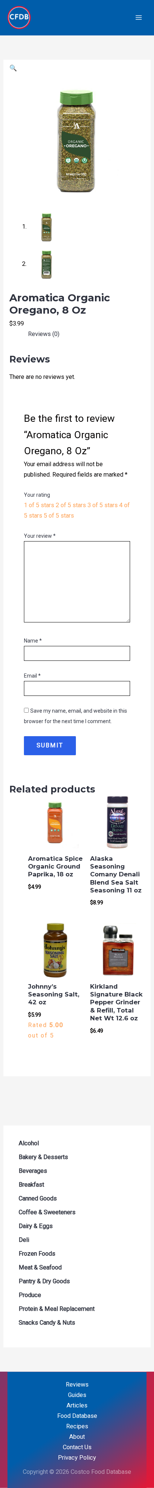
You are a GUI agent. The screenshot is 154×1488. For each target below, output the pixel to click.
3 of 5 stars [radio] (102, 505)
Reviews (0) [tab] (43, 334)
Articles (77, 1405)
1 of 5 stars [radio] (39, 505)
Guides (77, 1394)
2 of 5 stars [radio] (71, 505)
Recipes (77, 1426)
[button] (13, 68)
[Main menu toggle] (138, 18)
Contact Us (77, 1447)
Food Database (77, 1415)
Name (33, 641)
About (77, 1436)
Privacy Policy (77, 1457)
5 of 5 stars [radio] (59, 515)
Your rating (37, 495)
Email (32, 676)
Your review (40, 536)
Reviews (77, 1384)
